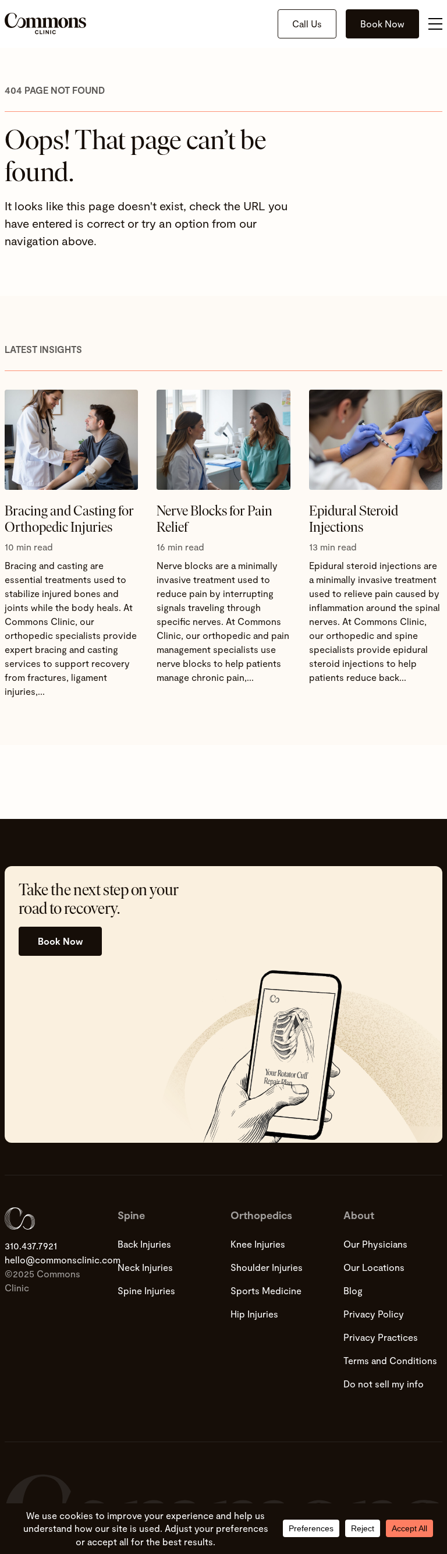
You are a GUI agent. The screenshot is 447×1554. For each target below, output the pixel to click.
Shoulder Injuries (266, 1267)
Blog (353, 1290)
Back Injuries (144, 1243)
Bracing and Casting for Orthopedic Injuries (69, 519)
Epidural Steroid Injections (353, 519)
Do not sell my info (383, 1383)
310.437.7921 (31, 1245)
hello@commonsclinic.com (54, 1259)
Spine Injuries (146, 1290)
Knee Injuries (257, 1243)
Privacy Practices (380, 1337)
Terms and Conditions (390, 1360)
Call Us (307, 23)
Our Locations (374, 1267)
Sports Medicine (265, 1290)
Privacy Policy (373, 1313)
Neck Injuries (145, 1267)
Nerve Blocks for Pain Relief (214, 519)
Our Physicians (375, 1243)
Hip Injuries (254, 1313)
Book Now (382, 23)
